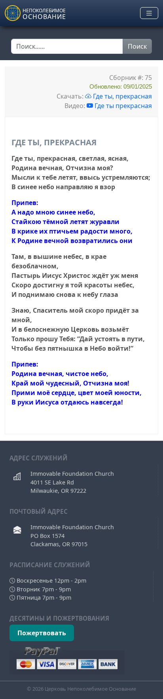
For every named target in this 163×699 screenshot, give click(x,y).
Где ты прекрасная (123, 105)
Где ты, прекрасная (121, 96)
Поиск (137, 46)
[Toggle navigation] (149, 13)
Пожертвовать (41, 633)
